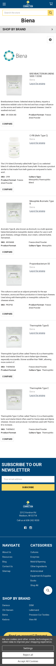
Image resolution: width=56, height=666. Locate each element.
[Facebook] (25, 527)
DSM (31, 605)
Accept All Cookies (28, 661)
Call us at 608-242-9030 (28, 520)
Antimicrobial (36, 571)
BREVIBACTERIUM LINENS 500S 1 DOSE (42, 75)
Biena (5, 615)
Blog (4, 561)
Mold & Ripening (38, 561)
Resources (7, 557)
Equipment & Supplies (40, 576)
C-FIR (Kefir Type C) (39, 135)
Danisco (6, 605)
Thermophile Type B (39, 325)
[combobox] (28, 13)
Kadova (5, 619)
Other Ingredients (38, 566)
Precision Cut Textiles (39, 615)
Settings (28, 648)
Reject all (28, 654)
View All (33, 619)
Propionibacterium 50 (40, 264)
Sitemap (6, 571)
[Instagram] (30, 527)
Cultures (34, 552)
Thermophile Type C (39, 388)
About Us (6, 552)
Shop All (34, 585)
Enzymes (34, 557)
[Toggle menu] (4, 4)
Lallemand (34, 610)
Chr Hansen (7, 610)
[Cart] (51, 4)
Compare (7, 124)
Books (33, 580)
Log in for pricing (37, 83)
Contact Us (7, 566)
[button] (50, 39)
